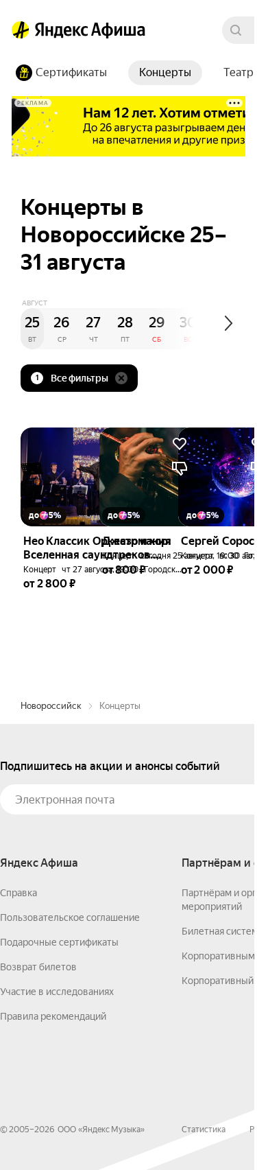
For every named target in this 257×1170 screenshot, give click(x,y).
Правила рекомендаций (53, 1016)
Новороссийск (51, 706)
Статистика (203, 1129)
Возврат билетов (38, 966)
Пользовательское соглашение (70, 917)
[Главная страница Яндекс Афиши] (20, 30)
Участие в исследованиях (57, 991)
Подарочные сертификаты (59, 942)
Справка (18, 892)
